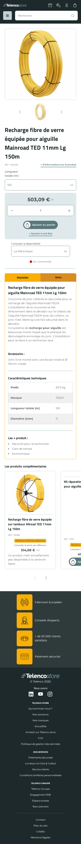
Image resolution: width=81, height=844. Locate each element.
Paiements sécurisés (41, 757)
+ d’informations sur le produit (58, 164)
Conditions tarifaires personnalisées (41, 775)
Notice (58, 277)
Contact (40, 819)
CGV (40, 738)
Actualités (40, 726)
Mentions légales (40, 837)
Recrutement (41, 806)
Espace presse (40, 800)
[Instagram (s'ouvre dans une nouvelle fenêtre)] (50, 694)
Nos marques (41, 720)
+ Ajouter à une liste (40, 233)
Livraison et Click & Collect (40, 763)
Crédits (40, 831)
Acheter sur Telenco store (41, 732)
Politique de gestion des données (40, 743)
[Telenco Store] (15, 5)
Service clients (40, 769)
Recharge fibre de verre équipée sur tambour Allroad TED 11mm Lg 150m (30, 524)
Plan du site (40, 825)
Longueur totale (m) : (12, 173)
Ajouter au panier (43, 224)
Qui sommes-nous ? (40, 708)
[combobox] (46, 15)
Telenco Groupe (40, 788)
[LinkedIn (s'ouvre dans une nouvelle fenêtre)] (31, 694)
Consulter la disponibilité (25, 243)
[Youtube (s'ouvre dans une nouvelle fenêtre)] (40, 694)
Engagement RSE (40, 794)
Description (23, 277)
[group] (40, 112)
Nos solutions (40, 714)
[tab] (22, 277)
